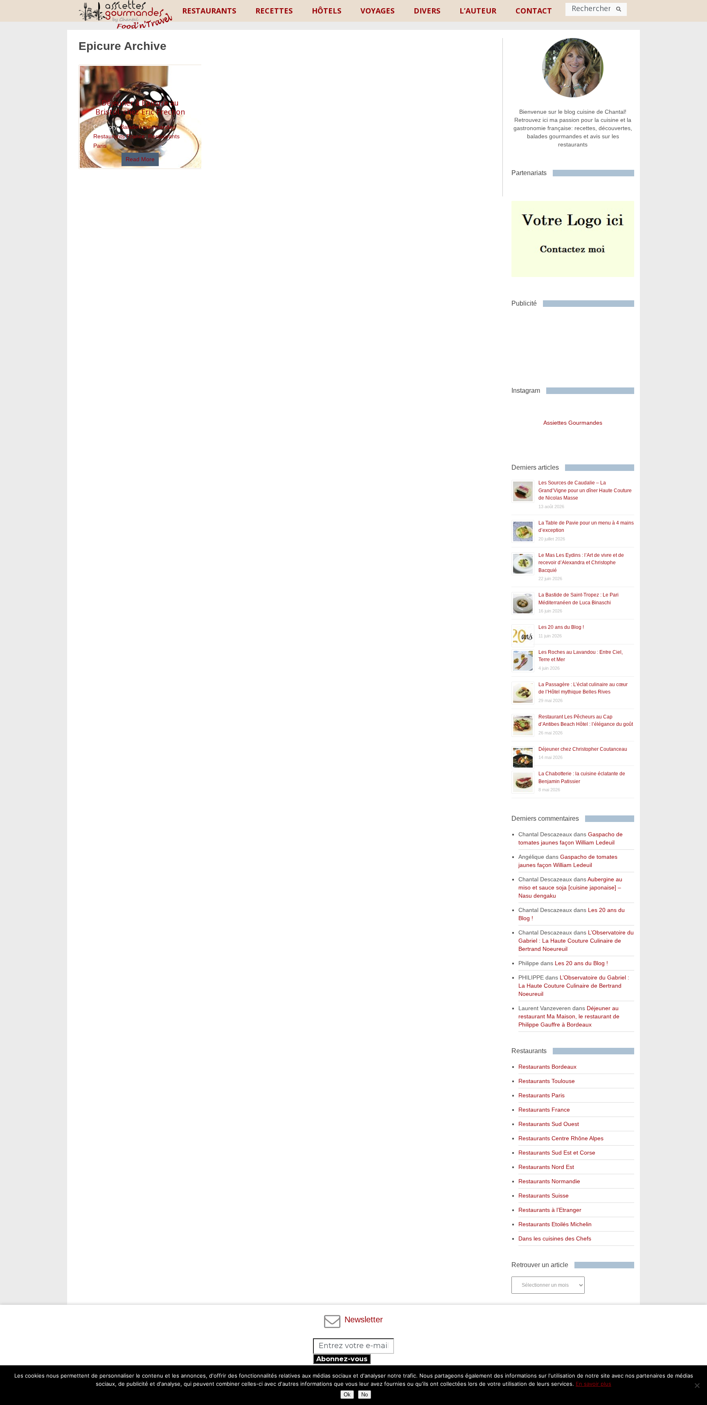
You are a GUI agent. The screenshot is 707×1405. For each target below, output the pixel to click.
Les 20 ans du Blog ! (561, 627)
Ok (347, 1394)
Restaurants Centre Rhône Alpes (560, 1138)
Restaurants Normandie (549, 1181)
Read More (140, 159)
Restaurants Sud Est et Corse (556, 1152)
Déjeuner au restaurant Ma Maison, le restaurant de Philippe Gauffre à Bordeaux (568, 1016)
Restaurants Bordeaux (547, 1066)
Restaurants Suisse (543, 1195)
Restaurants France (119, 136)
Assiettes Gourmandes (572, 422)
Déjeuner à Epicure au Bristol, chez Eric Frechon (140, 107)
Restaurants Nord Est (546, 1167)
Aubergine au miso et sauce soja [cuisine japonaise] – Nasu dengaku (570, 887)
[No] (697, 1385)
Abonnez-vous (341, 1359)
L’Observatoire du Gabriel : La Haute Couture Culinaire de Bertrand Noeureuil (576, 940)
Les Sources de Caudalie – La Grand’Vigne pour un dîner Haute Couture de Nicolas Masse (585, 490)
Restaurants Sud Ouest (548, 1124)
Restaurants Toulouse (546, 1081)
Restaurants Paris (541, 1095)
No (364, 1394)
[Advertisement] (576, 343)
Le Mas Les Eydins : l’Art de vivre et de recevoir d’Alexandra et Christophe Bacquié (581, 562)
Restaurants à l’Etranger (549, 1210)
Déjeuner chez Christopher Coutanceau (582, 749)
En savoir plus (593, 1383)
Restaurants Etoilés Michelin (555, 1224)
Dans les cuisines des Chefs (554, 1238)
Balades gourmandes (148, 127)
